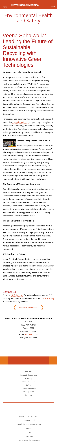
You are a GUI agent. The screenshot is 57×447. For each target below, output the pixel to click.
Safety (28, 385)
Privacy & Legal (29, 420)
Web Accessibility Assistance (29, 440)
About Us (28, 372)
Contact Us (53, 360)
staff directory (17, 295)
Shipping (28, 395)
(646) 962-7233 (31, 334)
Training (28, 378)
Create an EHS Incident (28, 307)
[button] (52, 4)
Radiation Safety (28, 388)
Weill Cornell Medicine (28, 406)
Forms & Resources (28, 375)
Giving (29, 432)
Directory (29, 436)
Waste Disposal (28, 382)
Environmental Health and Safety (28, 18)
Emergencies (28, 392)
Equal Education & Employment (29, 424)
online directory (47, 298)
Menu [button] (5, 7)
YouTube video (19, 122)
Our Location (4, 360)
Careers (29, 428)
